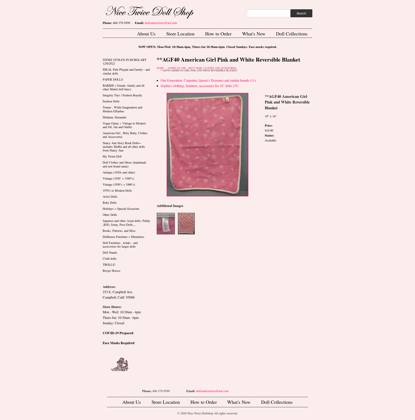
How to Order (218, 33)
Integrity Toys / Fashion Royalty (122, 95)
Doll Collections (292, 33)
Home (160, 68)
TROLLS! (109, 264)
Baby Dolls (110, 202)
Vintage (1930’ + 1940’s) (118, 178)
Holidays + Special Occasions (121, 209)
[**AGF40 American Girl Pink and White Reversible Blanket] (207, 144)
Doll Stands (110, 252)
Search (301, 13)
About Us (146, 33)
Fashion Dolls (111, 101)
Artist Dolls (110, 196)
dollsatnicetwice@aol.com (161, 23)
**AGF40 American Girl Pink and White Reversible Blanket (198, 70)
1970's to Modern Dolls (117, 190)
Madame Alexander (114, 117)
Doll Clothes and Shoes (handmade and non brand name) (124, 164)
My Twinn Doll (112, 156)
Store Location (180, 33)
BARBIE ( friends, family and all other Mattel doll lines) (123, 87)
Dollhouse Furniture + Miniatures (123, 237)
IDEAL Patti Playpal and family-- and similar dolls (126, 71)
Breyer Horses (111, 271)
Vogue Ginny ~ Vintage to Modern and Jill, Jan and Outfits (124, 125)
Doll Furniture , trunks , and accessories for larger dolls (120, 244)
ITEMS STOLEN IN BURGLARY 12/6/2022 (125, 61)
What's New (253, 33)
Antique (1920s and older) (119, 172)
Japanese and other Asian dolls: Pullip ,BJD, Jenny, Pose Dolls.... (126, 222)
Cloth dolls (110, 258)
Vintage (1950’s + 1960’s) (119, 184)
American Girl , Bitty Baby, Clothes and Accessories (202, 68)
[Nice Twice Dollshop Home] (157, 11)
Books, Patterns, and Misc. (119, 231)
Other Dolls (110, 215)
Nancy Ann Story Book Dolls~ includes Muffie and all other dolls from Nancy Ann (124, 147)
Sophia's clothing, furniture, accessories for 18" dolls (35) (199, 85)
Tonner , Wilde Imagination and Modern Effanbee (122, 109)
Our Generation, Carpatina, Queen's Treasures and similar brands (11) (208, 80)
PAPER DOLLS (113, 79)
